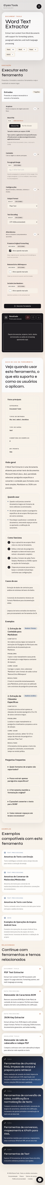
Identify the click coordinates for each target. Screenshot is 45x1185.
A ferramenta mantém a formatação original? (19, 791)
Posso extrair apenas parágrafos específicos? (18, 779)
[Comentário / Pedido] (27, 317)
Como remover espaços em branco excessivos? (20, 814)
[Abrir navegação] (39, 6)
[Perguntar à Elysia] (39, 1180)
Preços (22, 1176)
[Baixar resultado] (38, 317)
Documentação (12, 1176)
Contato (30, 1179)
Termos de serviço (31, 1176)
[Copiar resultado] (33, 317)
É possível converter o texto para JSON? (21, 802)
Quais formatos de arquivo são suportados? (22, 768)
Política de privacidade (19, 1179)
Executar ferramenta (24, 306)
